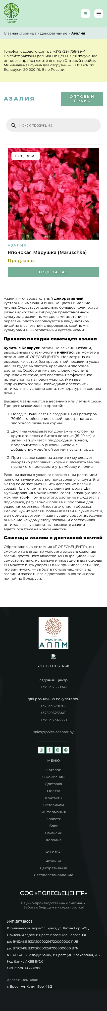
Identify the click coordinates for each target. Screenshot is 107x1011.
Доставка (53, 784)
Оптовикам (53, 805)
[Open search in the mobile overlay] (53, 125)
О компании (53, 777)
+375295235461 (53, 713)
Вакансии (53, 833)
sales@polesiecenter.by (53, 732)
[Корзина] (85, 13)
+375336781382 (53, 706)
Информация (53, 812)
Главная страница (20, 33)
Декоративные (53, 33)
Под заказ (53, 272)
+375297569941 (53, 687)
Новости (53, 819)
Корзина (53, 840)
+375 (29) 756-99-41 (70, 51)
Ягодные (53, 861)
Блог (53, 826)
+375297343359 (53, 720)
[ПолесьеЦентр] (11, 13)
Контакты (53, 798)
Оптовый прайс (82, 98)
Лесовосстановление (53, 875)
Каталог (53, 770)
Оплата (53, 791)
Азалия (17, 245)
